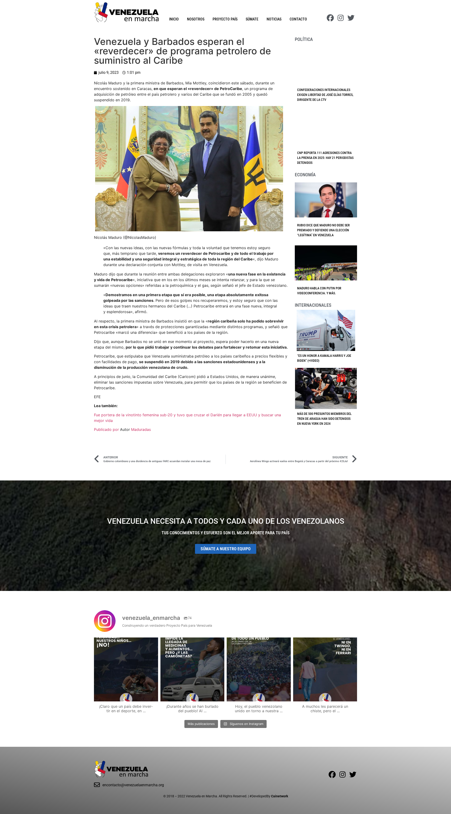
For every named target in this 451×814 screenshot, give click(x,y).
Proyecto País (225, 19)
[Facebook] (330, 18)
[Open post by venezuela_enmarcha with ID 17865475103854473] (192, 669)
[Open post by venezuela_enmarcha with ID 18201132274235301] (259, 669)
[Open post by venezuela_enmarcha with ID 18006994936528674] (325, 669)
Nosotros (195, 19)
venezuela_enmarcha (125, 642)
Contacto (298, 19)
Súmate (252, 19)
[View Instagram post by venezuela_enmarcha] (153, 695)
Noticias (274, 19)
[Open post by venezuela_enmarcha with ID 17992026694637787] (126, 669)
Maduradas (141, 429)
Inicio (174, 19)
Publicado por (107, 429)
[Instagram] (340, 18)
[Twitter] (351, 18)
